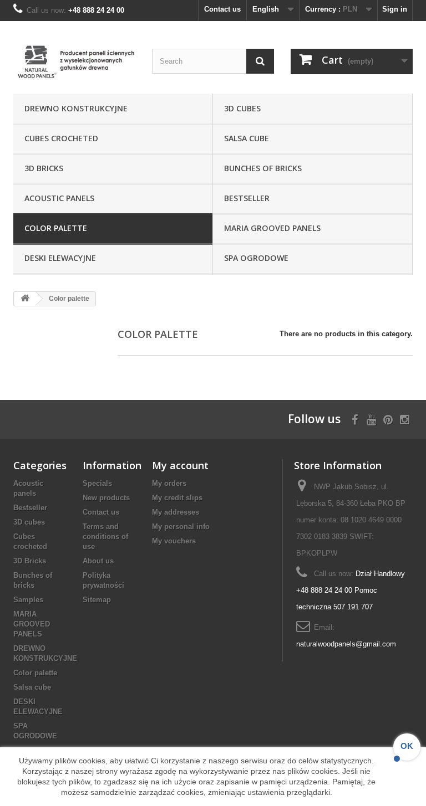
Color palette (55, 228)
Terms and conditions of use (105, 536)
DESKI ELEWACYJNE (60, 258)
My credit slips (177, 498)
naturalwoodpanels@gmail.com (346, 644)
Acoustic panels (59, 198)
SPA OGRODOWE (256, 258)
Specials (97, 483)
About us (98, 561)
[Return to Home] (25, 299)
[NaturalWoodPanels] (74, 61)
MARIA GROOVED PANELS (272, 228)
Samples (28, 599)
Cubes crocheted (61, 138)
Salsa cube (246, 138)
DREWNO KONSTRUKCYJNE (76, 108)
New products (106, 498)
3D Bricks (43, 168)
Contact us (222, 9)
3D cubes (242, 108)
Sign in (394, 9)
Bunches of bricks (263, 168)
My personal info (181, 526)
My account (180, 465)
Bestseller (247, 198)
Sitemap (97, 599)
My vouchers (174, 541)
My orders (169, 483)
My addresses (175, 512)
